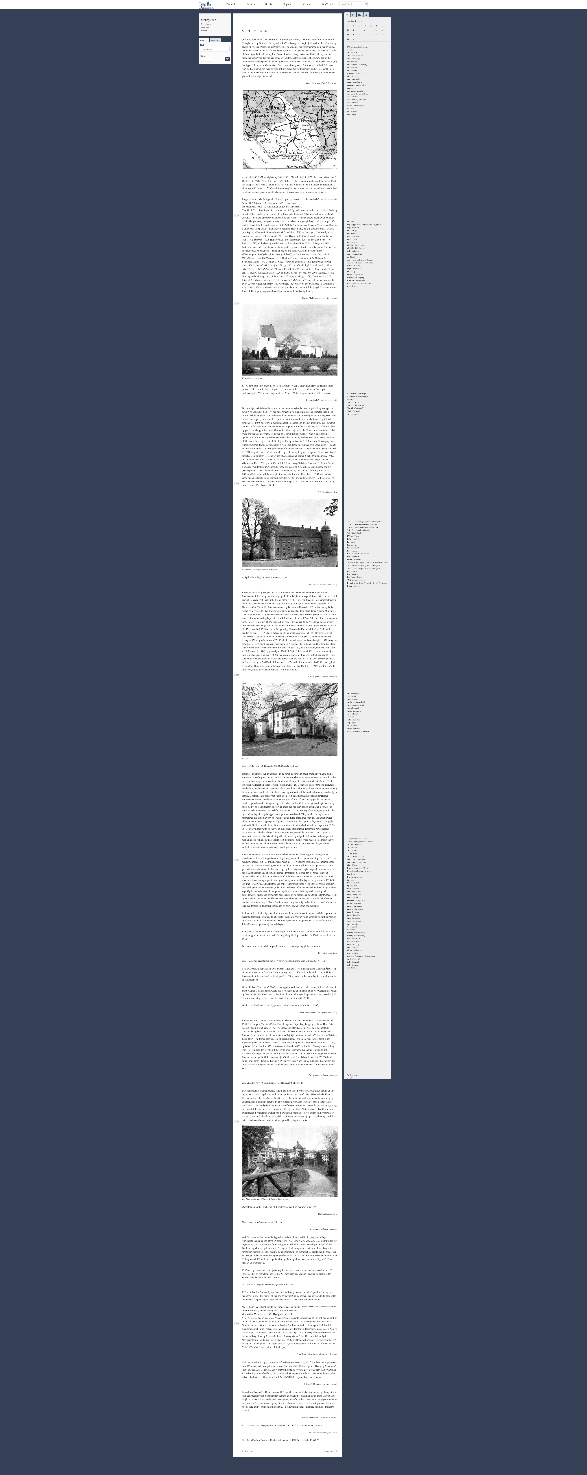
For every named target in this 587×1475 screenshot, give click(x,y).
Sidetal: (203, 56)
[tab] (347, 15)
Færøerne (251, 4)
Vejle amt (205, 27)
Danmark (230, 4)
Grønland (269, 4)
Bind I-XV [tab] (215, 40)
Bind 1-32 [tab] (204, 40)
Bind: (202, 45)
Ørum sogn (250, 1450)
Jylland (204, 30)
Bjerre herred (206, 24)
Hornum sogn (329, 1450)
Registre (287, 4)
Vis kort (307, 4)
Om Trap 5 (327, 4)
